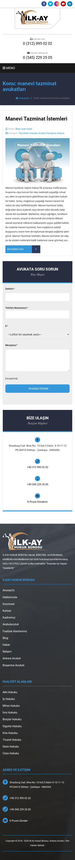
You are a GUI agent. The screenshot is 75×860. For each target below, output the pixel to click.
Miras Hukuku (11, 705)
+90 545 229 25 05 (37, 484)
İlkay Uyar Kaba (23, 128)
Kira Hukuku (10, 733)
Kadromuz (9, 617)
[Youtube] (63, 3)
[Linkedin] (69, 3)
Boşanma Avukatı (13, 665)
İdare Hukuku (11, 746)
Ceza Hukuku (11, 753)
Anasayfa (23, 98)
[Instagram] (56, 3)
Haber (6, 644)
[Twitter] (50, 3)
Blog (5, 638)
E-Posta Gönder (19, 820)
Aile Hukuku (10, 692)
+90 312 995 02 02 (37, 467)
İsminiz (9, 288)
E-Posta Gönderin (37, 501)
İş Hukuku (9, 699)
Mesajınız (11, 345)
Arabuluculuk (11, 624)
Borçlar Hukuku (12, 719)
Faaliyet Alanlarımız (15, 631)
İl (6, 326)
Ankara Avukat (12, 658)
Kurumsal (8, 604)
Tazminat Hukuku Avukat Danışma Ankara (41, 133)
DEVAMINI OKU (15, 249)
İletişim (7, 651)
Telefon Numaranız (16, 307)
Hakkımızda (10, 597)
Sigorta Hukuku (12, 726)
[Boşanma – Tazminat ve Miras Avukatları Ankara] (37, 18)
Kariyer (7, 610)
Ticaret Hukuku (12, 739)
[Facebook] (44, 3)
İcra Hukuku (10, 712)
